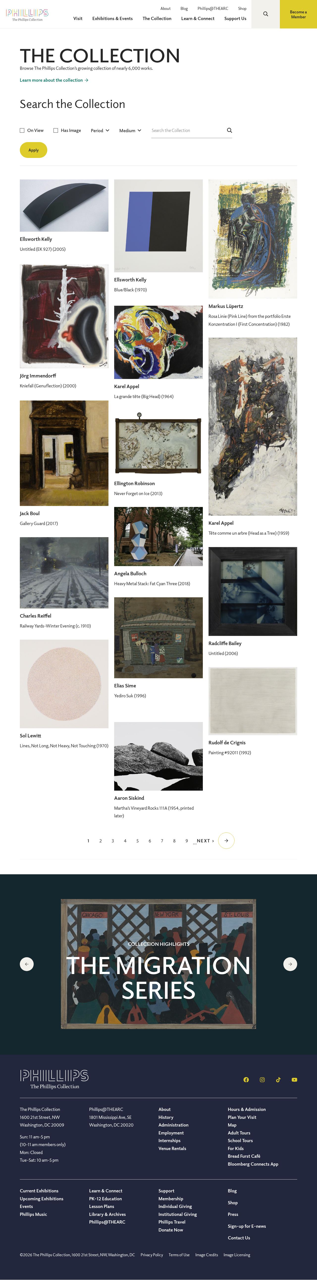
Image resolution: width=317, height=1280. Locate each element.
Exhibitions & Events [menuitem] (112, 18)
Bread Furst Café (244, 1156)
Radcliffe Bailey (225, 643)
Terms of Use (179, 1254)
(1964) (144, 396)
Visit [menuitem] (77, 18)
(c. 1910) (55, 625)
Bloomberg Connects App (253, 1164)
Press (233, 1214)
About (165, 8)
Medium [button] (127, 130)
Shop (242, 8)
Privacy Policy (152, 1254)
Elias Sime (125, 685)
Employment (171, 1132)
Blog (184, 8)
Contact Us (239, 1237)
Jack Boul (30, 513)
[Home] (54, 1088)
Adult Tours (239, 1132)
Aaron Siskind (129, 798)
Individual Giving (175, 1206)
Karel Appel (126, 386)
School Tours (240, 1140)
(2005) (43, 249)
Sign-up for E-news (247, 1226)
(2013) (138, 493)
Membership (170, 1198)
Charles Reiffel (35, 616)
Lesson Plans (101, 1206)
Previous (27, 964)
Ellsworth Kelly (36, 239)
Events (26, 1206)
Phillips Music (33, 1214)
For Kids (236, 1148)
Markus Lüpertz (226, 306)
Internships (169, 1140)
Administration (173, 1125)
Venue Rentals (172, 1148)
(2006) (223, 653)
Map (232, 1125)
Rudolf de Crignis (227, 742)
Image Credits (206, 1254)
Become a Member (298, 14)
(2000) (48, 385)
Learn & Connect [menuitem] (197, 18)
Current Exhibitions (39, 1190)
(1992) (230, 752)
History (165, 1117)
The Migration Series (158, 977)
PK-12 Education (105, 1198)
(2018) (152, 583)
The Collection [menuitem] (157, 18)
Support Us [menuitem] (235, 18)
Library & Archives (107, 1214)
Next (290, 964)
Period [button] (97, 130)
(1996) (130, 695)
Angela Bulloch (130, 573)
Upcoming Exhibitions (41, 1198)
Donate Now (170, 1229)
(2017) (39, 523)
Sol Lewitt (30, 735)
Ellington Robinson (134, 483)
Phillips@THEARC (213, 8)
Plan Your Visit (242, 1117)
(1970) (130, 289)
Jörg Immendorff (38, 376)
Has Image (71, 130)
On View (35, 130)
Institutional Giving (177, 1214)
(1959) (249, 533)
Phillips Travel (171, 1222)
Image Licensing (237, 1254)
